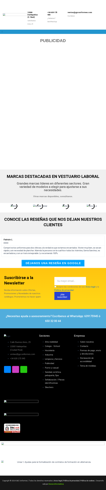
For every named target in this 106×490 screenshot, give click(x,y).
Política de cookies (87, 481)
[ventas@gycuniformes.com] (63, 14)
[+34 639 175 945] (43, 17)
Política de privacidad (64, 290)
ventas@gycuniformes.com (80, 12)
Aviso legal (90, 287)
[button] (2, 32)
